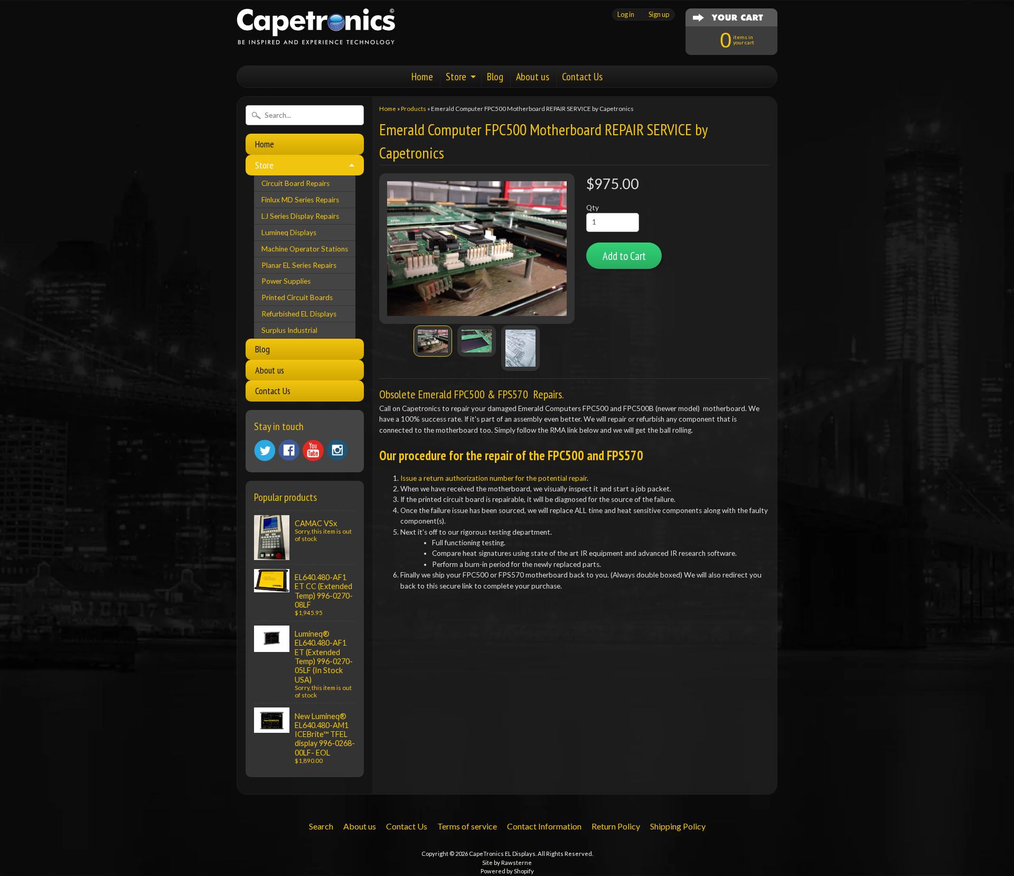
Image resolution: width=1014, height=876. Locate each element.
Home (422, 76)
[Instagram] (337, 450)
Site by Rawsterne (507, 862)
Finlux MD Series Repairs (300, 199)
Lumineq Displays (288, 232)
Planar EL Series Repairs (298, 265)
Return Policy (616, 826)
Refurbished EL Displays (298, 314)
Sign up (659, 14)
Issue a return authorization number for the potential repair (493, 478)
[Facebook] (288, 450)
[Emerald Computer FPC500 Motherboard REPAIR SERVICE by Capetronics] (433, 341)
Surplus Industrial (289, 330)
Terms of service (467, 826)
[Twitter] (264, 450)
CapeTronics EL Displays (502, 853)
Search (321, 826)
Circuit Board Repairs (295, 183)
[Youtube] (313, 450)
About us (532, 76)
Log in (625, 14)
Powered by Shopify (507, 871)
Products (413, 108)
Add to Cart (624, 256)
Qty (592, 207)
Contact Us (582, 76)
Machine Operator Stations (304, 249)
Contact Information (544, 826)
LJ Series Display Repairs (300, 216)
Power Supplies (286, 281)
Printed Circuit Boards (297, 297)
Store (456, 76)
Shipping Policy (678, 826)
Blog (495, 76)
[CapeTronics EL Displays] (316, 31)
